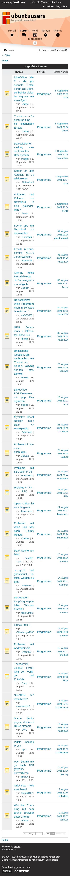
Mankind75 (63, 537)
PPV (24, 491)
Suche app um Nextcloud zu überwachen (24, 229)
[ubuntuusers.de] (24, 19)
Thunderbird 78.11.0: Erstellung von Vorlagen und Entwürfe (24, 672)
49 (48, 833)
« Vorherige (29, 833)
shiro (66, 97)
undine (25, 104)
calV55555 (26, 315)
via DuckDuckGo (59, 50)
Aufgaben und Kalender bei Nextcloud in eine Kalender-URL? (24, 202)
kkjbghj (24, 338)
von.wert (64, 371)
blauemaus (26, 511)
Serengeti (27, 237)
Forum (24, 30)
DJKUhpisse (62, 707)
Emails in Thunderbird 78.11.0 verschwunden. (24, 253)
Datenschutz (25, 860)
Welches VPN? (23, 487)
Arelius (25, 820)
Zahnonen (27, 432)
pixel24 (24, 776)
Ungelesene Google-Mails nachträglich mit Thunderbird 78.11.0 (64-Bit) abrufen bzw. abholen (24, 362)
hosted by (7, 2)
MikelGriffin (27, 613)
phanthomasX (61, 238)
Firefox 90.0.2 (22, 625)
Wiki (35, 30)
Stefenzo (26, 585)
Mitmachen (35, 39)
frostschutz (63, 158)
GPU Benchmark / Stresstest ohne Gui (24, 331)
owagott (25, 158)
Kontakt (13, 860)
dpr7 (24, 749)
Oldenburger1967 (25, 632)
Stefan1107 (27, 793)
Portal (12, 30)
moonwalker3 (23, 706)
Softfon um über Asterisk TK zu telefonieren (24, 174)
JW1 (24, 729)
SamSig (64, 774)
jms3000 (26, 652)
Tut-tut (65, 287)
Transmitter (27, 475)
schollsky (64, 796)
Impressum (38, 860)
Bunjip (25, 213)
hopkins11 (27, 260)
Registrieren (62, 6)
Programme (44, 94)
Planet (58, 30)
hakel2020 (63, 261)
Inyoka (17, 846)
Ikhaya (46, 30)
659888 (25, 377)
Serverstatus (52, 860)
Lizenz (5, 860)
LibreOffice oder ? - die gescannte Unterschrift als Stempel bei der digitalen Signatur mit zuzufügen (24, 89)
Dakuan (25, 455)
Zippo (24, 683)
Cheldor (25, 288)
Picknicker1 (28, 182)
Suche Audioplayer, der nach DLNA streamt (24, 722)
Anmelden (48, 6)
